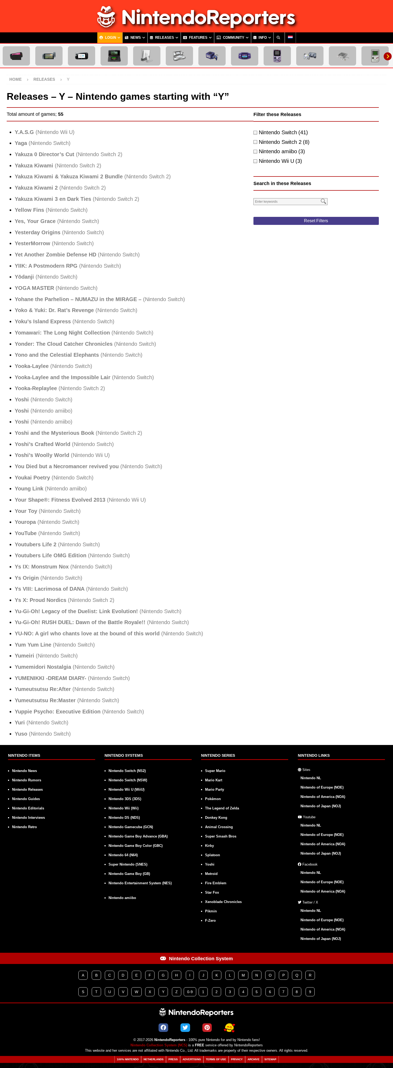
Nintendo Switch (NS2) (127, 771)
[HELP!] (229, 1028)
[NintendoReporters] (196, 28)
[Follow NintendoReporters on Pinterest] (207, 1027)
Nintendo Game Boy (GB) (129, 874)
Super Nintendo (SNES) (128, 864)
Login (110, 38)
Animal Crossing (219, 827)
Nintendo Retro (24, 827)
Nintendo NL (310, 778)
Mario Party (214, 789)
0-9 (190, 992)
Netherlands (154, 1059)
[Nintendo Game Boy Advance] (245, 56)
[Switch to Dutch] (290, 37)
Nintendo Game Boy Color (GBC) (136, 846)
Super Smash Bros (220, 836)
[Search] (279, 37)
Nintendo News (24, 771)
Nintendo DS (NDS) (124, 818)
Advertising (192, 1059)
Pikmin (211, 911)
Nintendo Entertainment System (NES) (140, 883)
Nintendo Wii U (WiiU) (126, 789)
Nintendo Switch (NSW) (128, 780)
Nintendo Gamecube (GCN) (131, 827)
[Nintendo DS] (179, 56)
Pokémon (213, 799)
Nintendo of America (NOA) (322, 797)
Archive (254, 1059)
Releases (164, 38)
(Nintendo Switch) (43, 143)
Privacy (237, 1059)
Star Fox (212, 892)
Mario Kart (213, 780)
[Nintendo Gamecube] (212, 56)
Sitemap (270, 1059)
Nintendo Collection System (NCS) (158, 1045)
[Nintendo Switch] (49, 56)
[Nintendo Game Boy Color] (277, 56)
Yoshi (209, 864)
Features (197, 38)
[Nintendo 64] (310, 56)
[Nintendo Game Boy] (375, 56)
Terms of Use (216, 1059)
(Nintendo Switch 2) (68, 154)
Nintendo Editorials (28, 808)
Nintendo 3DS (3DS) (125, 799)
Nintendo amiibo (122, 898)
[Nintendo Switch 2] (16, 56)
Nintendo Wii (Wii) (123, 808)
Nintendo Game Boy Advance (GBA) (138, 836)
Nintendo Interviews (28, 818)
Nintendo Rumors (26, 780)
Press (173, 1059)
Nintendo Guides (26, 799)
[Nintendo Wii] (147, 56)
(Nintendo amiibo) (43, 411)
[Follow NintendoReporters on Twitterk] (185, 1027)
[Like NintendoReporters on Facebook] (163, 1027)
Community (233, 38)
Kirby (209, 846)
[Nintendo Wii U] (82, 56)
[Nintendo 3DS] (114, 56)
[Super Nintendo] (342, 56)
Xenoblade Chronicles (223, 902)
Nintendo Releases (27, 789)
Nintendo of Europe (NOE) (322, 787)
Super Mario (215, 771)
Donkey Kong (216, 818)
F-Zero (210, 921)
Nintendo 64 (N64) (123, 855)
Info (262, 38)
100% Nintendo (128, 1059)
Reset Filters (316, 220)
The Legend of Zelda (222, 808)
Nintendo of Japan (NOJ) (320, 806)
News (135, 38)
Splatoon (212, 855)
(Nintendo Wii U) (45, 132)
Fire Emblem (215, 883)
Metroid (211, 874)
